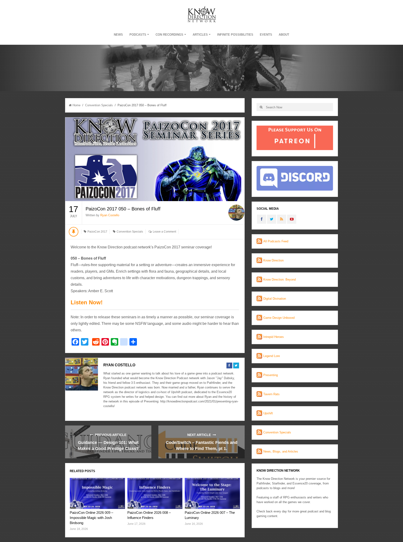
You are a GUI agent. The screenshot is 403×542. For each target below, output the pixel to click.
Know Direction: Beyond (279, 279)
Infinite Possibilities (235, 34)
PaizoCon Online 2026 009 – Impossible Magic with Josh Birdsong (91, 518)
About (284, 34)
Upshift (268, 413)
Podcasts (137, 34)
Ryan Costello (109, 215)
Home (76, 105)
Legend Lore (271, 356)
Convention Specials (99, 105)
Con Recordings (169, 34)
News (118, 34)
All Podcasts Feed (275, 241)
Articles (200, 34)
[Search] (261, 107)
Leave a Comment (164, 231)
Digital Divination (274, 298)
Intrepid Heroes (273, 337)
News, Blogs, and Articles (280, 451)
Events (266, 34)
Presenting (270, 375)
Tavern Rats (271, 394)
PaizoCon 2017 (97, 231)
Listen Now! (87, 302)
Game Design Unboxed (279, 317)
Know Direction (273, 260)
